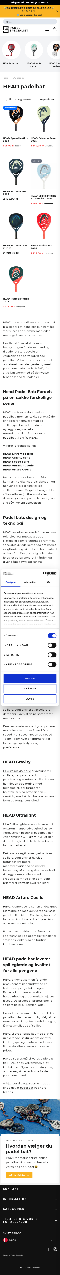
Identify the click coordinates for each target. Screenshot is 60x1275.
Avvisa (30, 698)
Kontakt (11, 1189)
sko (21, 1071)
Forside (6, 78)
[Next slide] (54, 54)
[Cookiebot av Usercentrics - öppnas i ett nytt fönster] (43, 574)
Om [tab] (49, 582)
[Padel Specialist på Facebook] (49, 1249)
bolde (35, 1071)
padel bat (26, 1087)
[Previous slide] (5, 54)
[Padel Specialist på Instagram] (55, 1249)
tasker (12, 1071)
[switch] (52, 645)
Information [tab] (30, 582)
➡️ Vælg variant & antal (29, 15)
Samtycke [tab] (11, 582)
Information (15, 1199)
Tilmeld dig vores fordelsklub (20, 1220)
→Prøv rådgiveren (19, 1175)
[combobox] (30, 22)
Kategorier (14, 1209)
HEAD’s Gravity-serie (17, 770)
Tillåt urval (30, 688)
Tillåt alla (30, 678)
